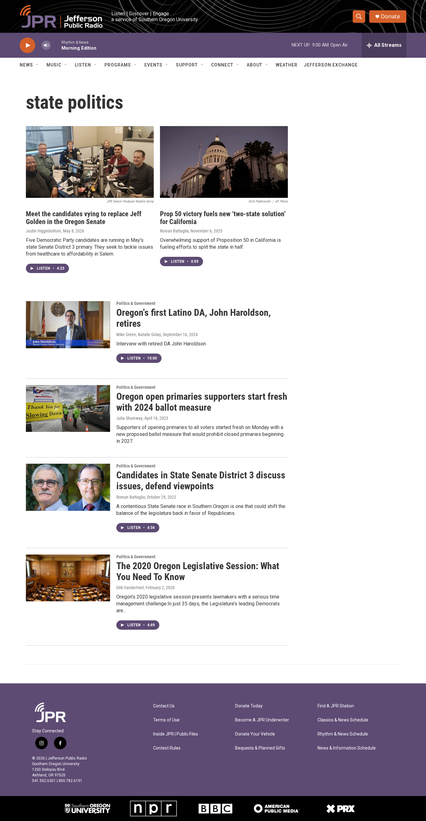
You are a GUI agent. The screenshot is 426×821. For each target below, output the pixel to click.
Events (153, 64)
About (254, 64)
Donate (390, 16)
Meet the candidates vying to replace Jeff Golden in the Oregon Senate (83, 218)
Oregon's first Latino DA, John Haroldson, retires (193, 318)
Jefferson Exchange (331, 64)
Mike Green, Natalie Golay (138, 334)
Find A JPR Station (335, 706)
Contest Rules (167, 748)
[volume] (46, 45)
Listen (83, 64)
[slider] (56, 45)
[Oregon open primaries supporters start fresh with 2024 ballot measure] (68, 408)
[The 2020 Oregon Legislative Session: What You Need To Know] (68, 578)
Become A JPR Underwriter (262, 720)
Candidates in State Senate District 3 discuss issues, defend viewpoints (200, 480)
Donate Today (249, 706)
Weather (287, 64)
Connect (222, 64)
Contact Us (164, 706)
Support (187, 64)
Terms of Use (166, 720)
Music (53, 64)
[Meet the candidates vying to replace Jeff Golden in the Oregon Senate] (90, 162)
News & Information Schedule (346, 748)
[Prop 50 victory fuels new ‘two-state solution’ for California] (224, 162)
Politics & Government (135, 303)
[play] (27, 45)
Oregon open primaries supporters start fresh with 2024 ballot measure (201, 402)
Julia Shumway (129, 418)
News (26, 64)
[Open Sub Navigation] (37, 64)
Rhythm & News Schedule (342, 734)
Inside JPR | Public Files (175, 734)
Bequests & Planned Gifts (260, 748)
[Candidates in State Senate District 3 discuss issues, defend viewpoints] (68, 487)
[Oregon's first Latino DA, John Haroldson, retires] (68, 324)
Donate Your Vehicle (255, 734)
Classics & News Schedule (342, 720)
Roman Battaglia (174, 230)
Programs (117, 64)
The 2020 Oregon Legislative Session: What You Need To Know (197, 571)
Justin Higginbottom (43, 230)
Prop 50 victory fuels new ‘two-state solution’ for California (223, 218)
